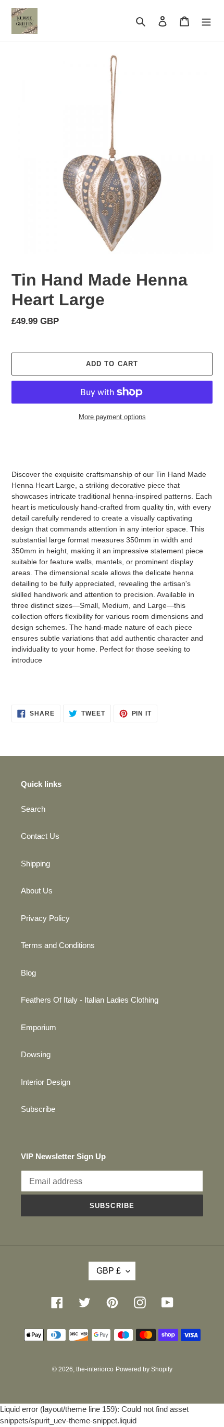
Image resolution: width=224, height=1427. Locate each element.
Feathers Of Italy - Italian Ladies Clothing (89, 999)
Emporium (38, 1027)
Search (33, 809)
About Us (37, 890)
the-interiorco (95, 1369)
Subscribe (38, 1109)
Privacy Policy (45, 918)
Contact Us (40, 836)
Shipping (35, 863)
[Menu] (206, 21)
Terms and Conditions (58, 945)
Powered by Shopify (144, 1369)
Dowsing (36, 1054)
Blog (28, 972)
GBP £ (108, 1270)
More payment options (112, 417)
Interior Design (45, 1082)
